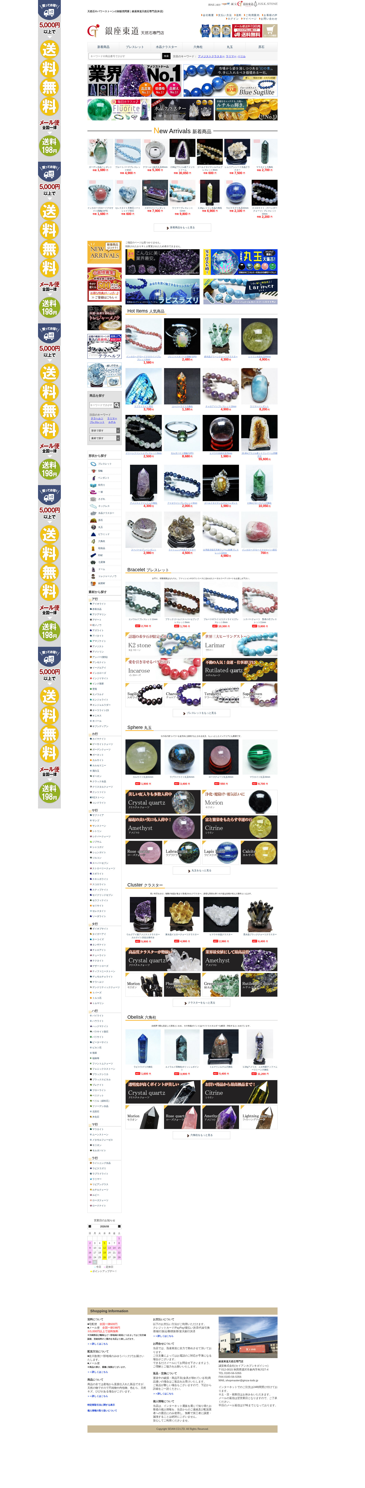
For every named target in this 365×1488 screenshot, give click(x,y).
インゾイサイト (100, 678)
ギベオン (97, 776)
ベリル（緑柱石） (101, 1101)
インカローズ (99, 673)
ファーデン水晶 (100, 1106)
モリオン (97, 1145)
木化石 (95, 1117)
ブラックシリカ (100, 1074)
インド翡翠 (98, 683)
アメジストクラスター (211, 56)
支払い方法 (225, 15)
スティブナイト (100, 889)
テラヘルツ (97, 418)
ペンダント (104, 478)
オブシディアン (100, 726)
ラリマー (231, 56)
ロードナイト (99, 1205)
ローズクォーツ (100, 1200)
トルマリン (98, 1003)
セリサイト (98, 905)
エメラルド (98, 694)
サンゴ (95, 820)
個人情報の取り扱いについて (102, 1410)
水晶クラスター (166, 47)
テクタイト (98, 960)
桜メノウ (97, 625)
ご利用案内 (252, 15)
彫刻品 (101, 548)
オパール (97, 721)
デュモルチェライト (102, 976)
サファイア (98, 815)
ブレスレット (135, 47)
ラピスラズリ (99, 1168)
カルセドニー (99, 765)
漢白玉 (95, 770)
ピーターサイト (100, 1042)
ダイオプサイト (100, 928)
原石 (261, 47)
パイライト (98, 1015)
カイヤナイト (99, 739)
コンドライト (99, 802)
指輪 (100, 470)
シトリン (97, 831)
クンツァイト (99, 792)
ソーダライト (99, 916)
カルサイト (98, 760)
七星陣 (101, 562)
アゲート (97, 619)
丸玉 (230, 47)
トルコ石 (97, 998)
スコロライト (99, 884)
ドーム (101, 569)
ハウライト (98, 1021)
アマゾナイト (99, 641)
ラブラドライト (100, 1173)
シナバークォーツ (101, 836)
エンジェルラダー (101, 705)
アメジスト (98, 646)
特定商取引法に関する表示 (101, 1405)
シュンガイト (99, 852)
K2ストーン (98, 797)
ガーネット (98, 755)
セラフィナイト (100, 900)
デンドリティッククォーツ (106, 987)
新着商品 (103, 47)
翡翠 (94, 1053)
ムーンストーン (100, 1134)
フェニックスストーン (103, 1069)
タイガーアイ (99, 934)
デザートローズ (100, 966)
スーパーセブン (100, 863)
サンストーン (99, 825)
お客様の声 (271, 15)
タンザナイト (99, 944)
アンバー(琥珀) (100, 657)
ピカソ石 (97, 1047)
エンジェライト (100, 699)
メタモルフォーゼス (102, 1140)
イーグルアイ (99, 667)
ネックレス (104, 506)
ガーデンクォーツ (101, 749)
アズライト (98, 630)
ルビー (95, 1195)
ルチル (112, 422)
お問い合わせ (269, 18)
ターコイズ (98, 939)
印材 (100, 555)
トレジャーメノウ (107, 576)
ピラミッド (104, 534)
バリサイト (98, 1037)
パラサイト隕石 (100, 1031)
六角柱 (198, 47)
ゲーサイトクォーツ (102, 744)
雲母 (94, 689)
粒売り (101, 485)
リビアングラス (100, 1184)
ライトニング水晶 (101, 1163)
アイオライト (99, 603)
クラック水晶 (99, 781)
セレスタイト (99, 911)
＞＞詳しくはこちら (97, 1343)
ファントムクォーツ (102, 1063)
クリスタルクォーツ (102, 786)
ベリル (242, 56)
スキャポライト (100, 879)
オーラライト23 (100, 710)
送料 (239, 15)
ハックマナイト (100, 1026)
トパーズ (97, 992)
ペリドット (98, 1095)
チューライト (99, 955)
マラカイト (98, 1129)
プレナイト (98, 1085)
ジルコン (97, 857)
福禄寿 (95, 1058)
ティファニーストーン (103, 971)
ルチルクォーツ (100, 1189)
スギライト (98, 873)
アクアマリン (99, 614)
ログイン (233, 18)
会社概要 (208, 15)
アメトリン (98, 651)
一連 (100, 492)
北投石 (95, 1111)
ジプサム (97, 841)
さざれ (101, 499)
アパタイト (98, 635)
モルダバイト (99, 1150)
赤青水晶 (97, 609)
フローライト (99, 1090)
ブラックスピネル (101, 1079)
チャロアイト (99, 950)
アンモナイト (99, 662)
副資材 (101, 583)
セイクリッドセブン (102, 895)
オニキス (97, 715)
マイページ (250, 18)
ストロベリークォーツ (103, 868)
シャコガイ (98, 847)
